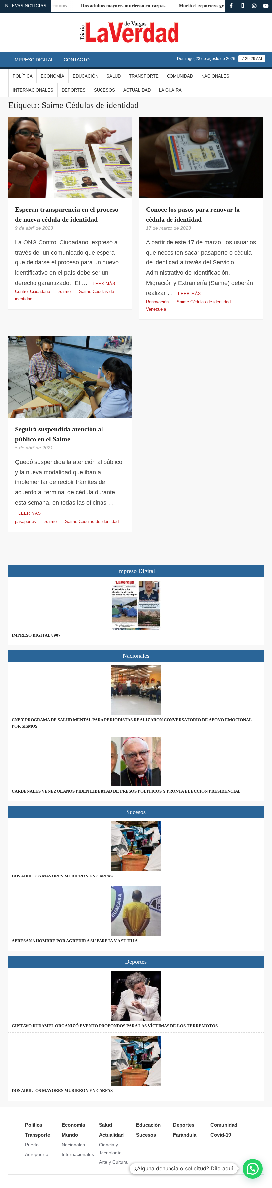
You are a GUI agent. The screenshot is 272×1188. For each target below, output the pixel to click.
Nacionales (215, 76)
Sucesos (104, 90)
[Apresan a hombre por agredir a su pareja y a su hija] (136, 911)
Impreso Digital (33, 59)
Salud (113, 76)
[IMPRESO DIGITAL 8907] (136, 605)
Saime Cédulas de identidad (204, 301)
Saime (64, 291)
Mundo (70, 1135)
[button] (253, 1169)
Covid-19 (220, 1135)
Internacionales (33, 90)
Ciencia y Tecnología (110, 1148)
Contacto (77, 59)
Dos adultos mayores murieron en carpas (111, 5)
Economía (52, 76)
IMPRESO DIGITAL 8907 (36, 635)
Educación (85, 76)
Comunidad (180, 76)
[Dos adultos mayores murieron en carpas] (136, 846)
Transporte (144, 76)
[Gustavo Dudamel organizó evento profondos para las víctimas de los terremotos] (136, 996)
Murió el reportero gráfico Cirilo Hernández (213, 5)
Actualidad (137, 90)
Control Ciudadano (32, 291)
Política (23, 76)
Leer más (104, 283)
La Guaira (170, 90)
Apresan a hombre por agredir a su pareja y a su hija (75, 940)
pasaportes (25, 521)
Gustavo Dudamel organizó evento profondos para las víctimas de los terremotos (115, 1025)
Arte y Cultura (113, 1162)
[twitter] (242, 6)
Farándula (184, 1135)
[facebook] (231, 6)
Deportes (74, 90)
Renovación (157, 301)
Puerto (32, 1144)
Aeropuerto (36, 1154)
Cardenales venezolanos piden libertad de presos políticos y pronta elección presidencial (126, 791)
